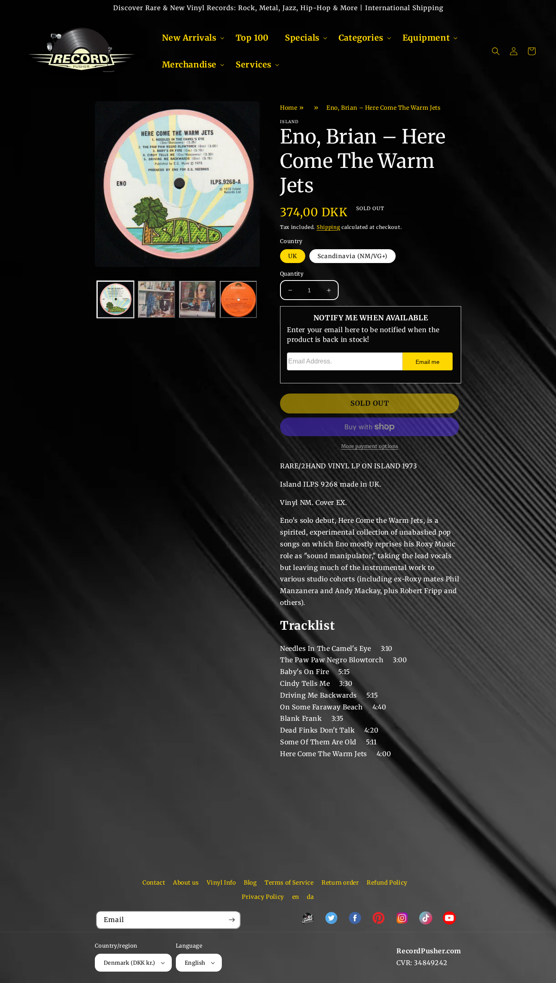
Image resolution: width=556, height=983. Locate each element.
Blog (250, 882)
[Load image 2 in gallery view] (156, 299)
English (195, 962)
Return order (340, 882)
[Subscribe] (232, 920)
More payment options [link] (369, 446)
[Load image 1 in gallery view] (115, 299)
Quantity (292, 273)
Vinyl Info (221, 882)
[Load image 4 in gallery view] (238, 299)
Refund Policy (387, 882)
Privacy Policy (263, 896)
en (295, 896)
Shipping (328, 227)
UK (292, 256)
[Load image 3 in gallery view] (197, 299)
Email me (428, 362)
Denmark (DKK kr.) (129, 962)
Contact (153, 882)
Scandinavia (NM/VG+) (352, 256)
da (310, 896)
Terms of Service (289, 882)
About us (186, 882)
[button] (191, 37)
